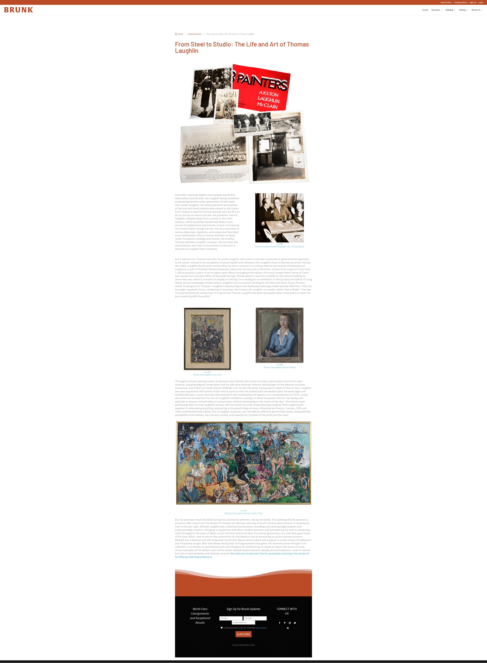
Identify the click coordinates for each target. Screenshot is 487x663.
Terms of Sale (249, 645)
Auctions (435, 10)
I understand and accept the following (238, 628)
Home (425, 10)
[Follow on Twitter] (295, 623)
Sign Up (473, 2)
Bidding (449, 10)
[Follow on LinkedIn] (288, 628)
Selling (462, 10)
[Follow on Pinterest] (285, 623)
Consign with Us (460, 2)
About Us (476, 10)
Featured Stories (194, 34)
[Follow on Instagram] (290, 623)
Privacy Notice (261, 628)
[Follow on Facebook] (280, 623)
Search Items (446, 2)
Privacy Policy (237, 645)
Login (480, 2)
